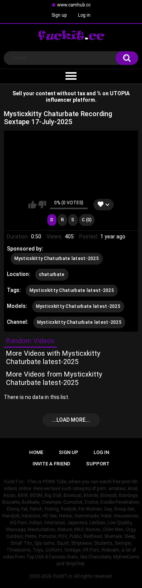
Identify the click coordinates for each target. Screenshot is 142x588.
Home (36, 452)
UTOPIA (120, 93)
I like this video (32, 204)
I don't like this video (42, 204)
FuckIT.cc (63, 576)
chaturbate (52, 274)
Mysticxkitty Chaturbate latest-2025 (56, 258)
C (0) (87, 219)
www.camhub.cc (74, 5)
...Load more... (71, 420)
